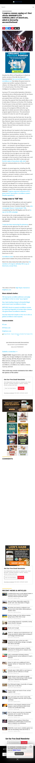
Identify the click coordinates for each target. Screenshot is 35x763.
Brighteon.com (6, 331)
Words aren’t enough (13, 628)
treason (27, 365)
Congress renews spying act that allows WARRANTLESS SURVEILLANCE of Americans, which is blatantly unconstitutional (19, 722)
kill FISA (14, 359)
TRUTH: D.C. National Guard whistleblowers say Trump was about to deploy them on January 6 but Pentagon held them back (20, 634)
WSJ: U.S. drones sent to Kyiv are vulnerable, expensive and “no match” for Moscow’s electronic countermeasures (19, 714)
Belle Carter (13, 25)
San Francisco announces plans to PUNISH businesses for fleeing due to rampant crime (19, 649)
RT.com (4, 324)
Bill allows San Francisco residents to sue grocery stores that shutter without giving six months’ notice (19, 609)
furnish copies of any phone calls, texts (14, 161)
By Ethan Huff (16, 637)
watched (10, 366)
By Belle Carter (17, 598)
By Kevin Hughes (17, 624)
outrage (13, 361)
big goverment (16, 355)
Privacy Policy (17, 750)
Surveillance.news (7, 256)
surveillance (6, 365)
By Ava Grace (16, 673)
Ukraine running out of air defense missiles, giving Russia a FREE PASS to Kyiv (19, 616)
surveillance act (15, 365)
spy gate (12, 363)
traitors (22, 365)
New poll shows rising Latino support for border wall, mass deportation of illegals (18, 602)
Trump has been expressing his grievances (15, 224)
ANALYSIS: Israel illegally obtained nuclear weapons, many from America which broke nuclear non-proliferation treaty (19, 706)
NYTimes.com (6, 328)
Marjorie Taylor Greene (24, 359)
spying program (21, 363)
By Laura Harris (17, 604)
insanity (8, 359)
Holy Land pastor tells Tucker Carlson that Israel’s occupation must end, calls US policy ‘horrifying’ (19, 698)
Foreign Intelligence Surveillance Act (20, 357)
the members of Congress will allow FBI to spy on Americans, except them (16, 264)
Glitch (4, 359)
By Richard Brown (17, 612)
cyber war (24, 355)
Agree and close (19, 753)
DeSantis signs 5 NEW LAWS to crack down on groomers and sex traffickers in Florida (20, 671)
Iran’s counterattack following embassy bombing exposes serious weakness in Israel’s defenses (20, 656)
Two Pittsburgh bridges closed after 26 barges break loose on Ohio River (20, 685)
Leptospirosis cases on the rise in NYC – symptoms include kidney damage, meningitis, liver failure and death (20, 642)
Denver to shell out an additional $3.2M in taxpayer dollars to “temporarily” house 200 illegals (19, 664)
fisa (8, 357)
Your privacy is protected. (9, 392)
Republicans (6, 363)
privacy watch (20, 361)
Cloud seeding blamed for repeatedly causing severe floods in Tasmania (20, 622)
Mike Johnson (6, 361)
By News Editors (17, 629)
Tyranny (4, 366)
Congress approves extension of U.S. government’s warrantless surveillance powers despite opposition (16, 193)
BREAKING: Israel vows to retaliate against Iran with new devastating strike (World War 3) (20, 728)
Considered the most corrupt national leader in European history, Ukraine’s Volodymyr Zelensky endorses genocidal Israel (20, 595)
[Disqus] (17, 481)
